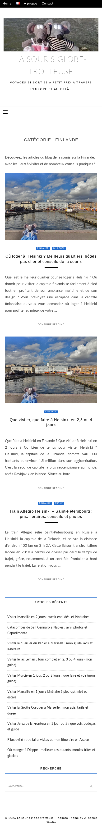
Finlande (43, 248)
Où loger (59, 248)
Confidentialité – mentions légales (29, 11)
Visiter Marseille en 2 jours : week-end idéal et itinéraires (48, 617)
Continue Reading (51, 324)
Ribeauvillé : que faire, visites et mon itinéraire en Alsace (48, 740)
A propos (30, 3)
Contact (48, 3)
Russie (59, 503)
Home (7, 3)
